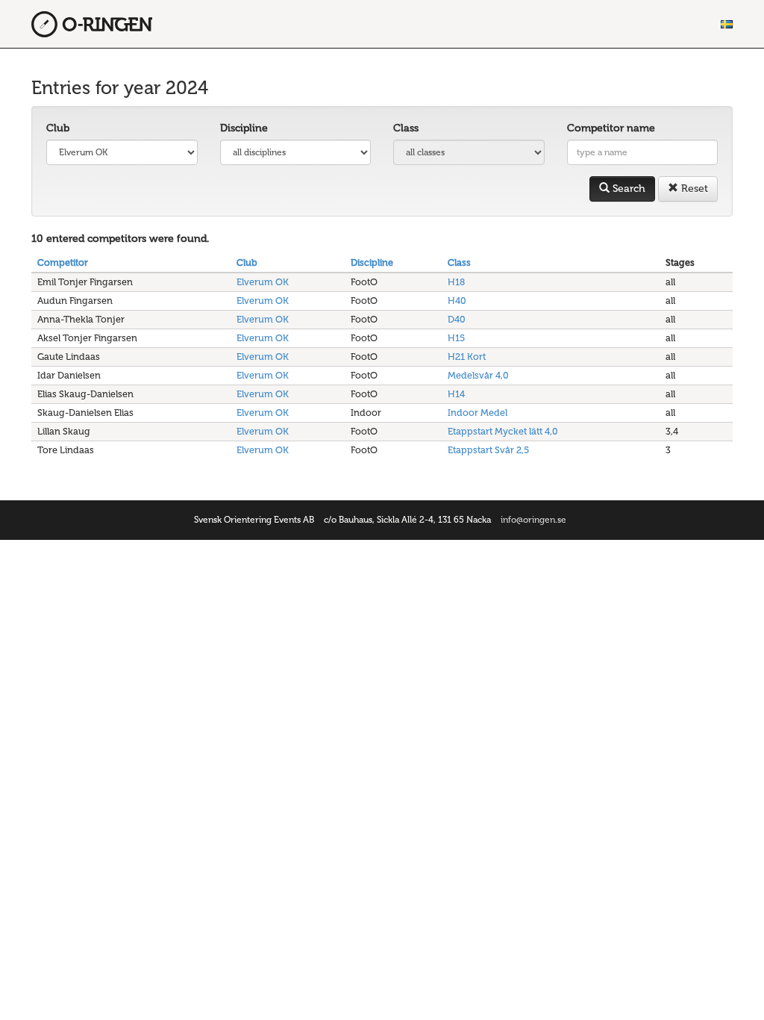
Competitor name (611, 128)
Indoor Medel (477, 412)
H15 (456, 337)
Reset (693, 188)
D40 (457, 319)
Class (406, 128)
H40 (457, 300)
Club (57, 128)
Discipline (244, 128)
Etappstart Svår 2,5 (488, 449)
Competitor (62, 262)
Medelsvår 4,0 (478, 375)
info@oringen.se (533, 519)
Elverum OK (263, 281)
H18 (456, 281)
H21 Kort (467, 356)
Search (627, 188)
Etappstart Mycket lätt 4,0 (503, 431)
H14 (456, 393)
